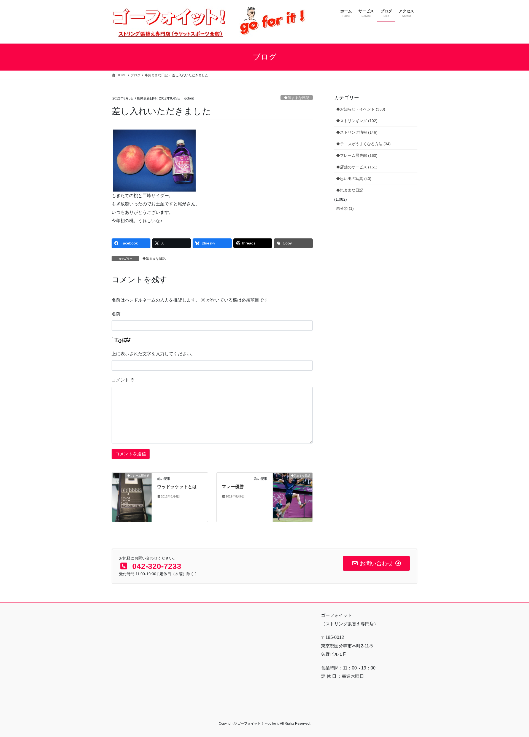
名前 (116, 313)
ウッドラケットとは (177, 486)
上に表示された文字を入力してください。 (153, 353)
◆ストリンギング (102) (356, 121)
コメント (123, 380)
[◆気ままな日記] (292, 496)
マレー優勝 (233, 486)
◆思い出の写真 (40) (353, 178)
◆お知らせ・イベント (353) (360, 109)
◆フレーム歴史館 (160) (356, 155)
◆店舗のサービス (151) (356, 167)
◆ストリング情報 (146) (356, 132)
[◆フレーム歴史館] (132, 493)
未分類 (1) (345, 208)
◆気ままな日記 (296, 98)
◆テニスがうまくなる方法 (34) (363, 144)
